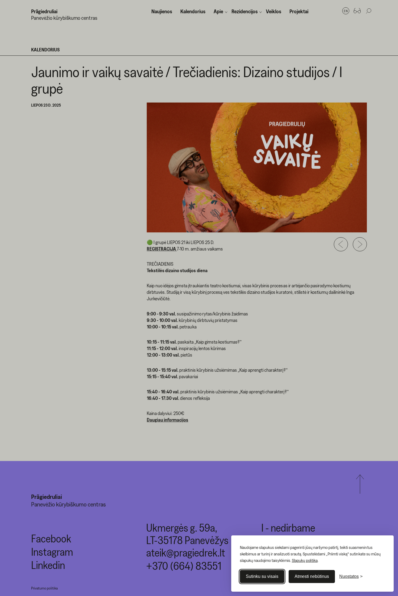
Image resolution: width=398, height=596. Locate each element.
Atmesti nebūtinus (312, 576)
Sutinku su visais (262, 576)
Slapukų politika (305, 560)
